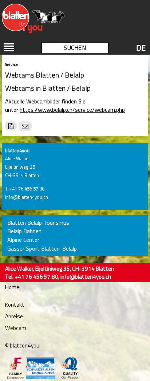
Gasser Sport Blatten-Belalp (42, 248)
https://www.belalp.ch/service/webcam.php (72, 109)
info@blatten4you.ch (26, 197)
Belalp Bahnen (24, 231)
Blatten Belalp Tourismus (38, 223)
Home (12, 287)
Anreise (14, 316)
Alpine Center (23, 240)
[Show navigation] (9, 47)
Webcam (15, 328)
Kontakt (14, 305)
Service (11, 64)
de (141, 48)
